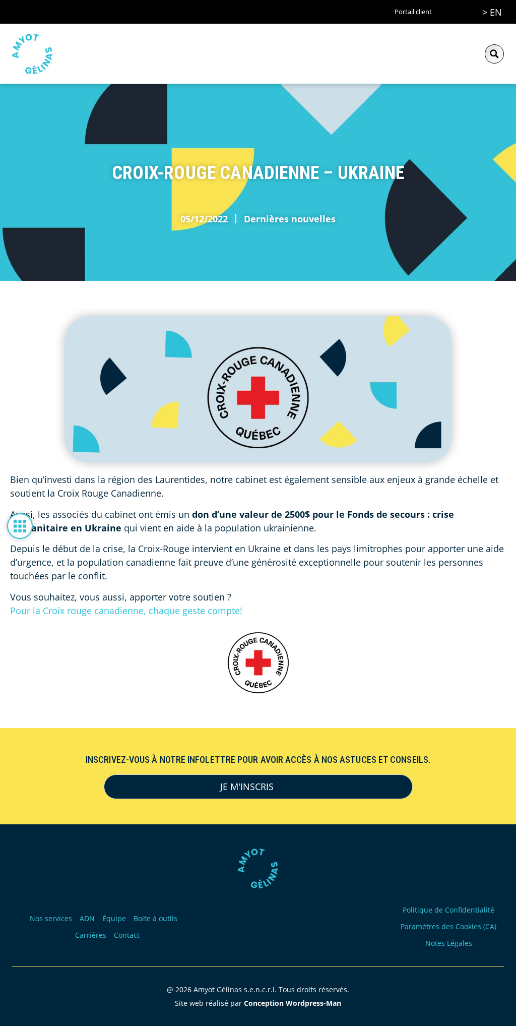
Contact (127, 935)
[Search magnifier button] (494, 54)
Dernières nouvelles (290, 219)
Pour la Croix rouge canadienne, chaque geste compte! (126, 611)
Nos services (51, 918)
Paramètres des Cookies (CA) (448, 926)
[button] (463, 53)
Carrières (90, 935)
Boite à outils (155, 918)
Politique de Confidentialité (448, 910)
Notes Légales (448, 943)
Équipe (114, 918)
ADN (87, 918)
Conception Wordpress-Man (292, 1003)
